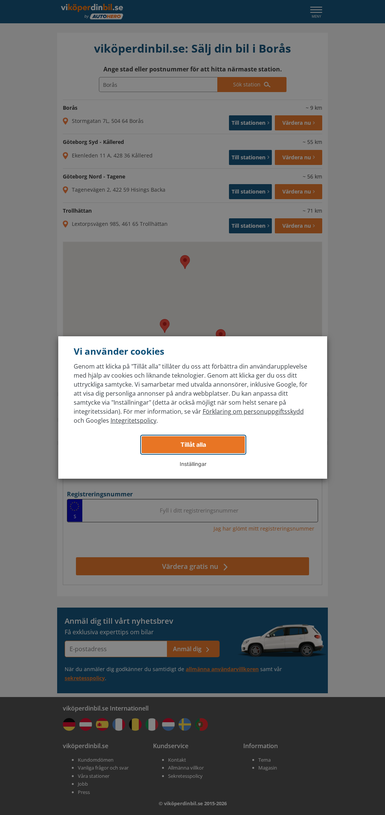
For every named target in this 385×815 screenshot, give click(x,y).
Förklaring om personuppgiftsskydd (253, 411)
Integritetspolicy (133, 420)
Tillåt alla (193, 444)
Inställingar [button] (193, 464)
